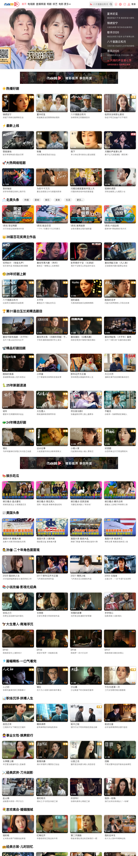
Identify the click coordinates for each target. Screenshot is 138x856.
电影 (61, 4)
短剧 (49, 4)
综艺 (55, 4)
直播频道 (41, 4)
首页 (24, 4)
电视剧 (31, 4)
